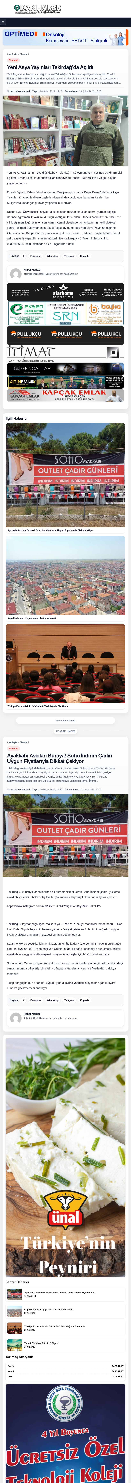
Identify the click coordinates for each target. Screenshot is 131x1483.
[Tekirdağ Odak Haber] (65, 9)
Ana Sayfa (12, 54)
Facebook (35, 256)
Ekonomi (24, 54)
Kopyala (84, 256)
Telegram (69, 256)
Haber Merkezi (32, 269)
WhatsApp (52, 256)
